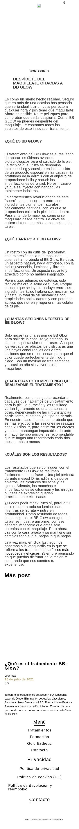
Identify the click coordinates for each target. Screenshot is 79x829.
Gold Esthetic (39, 743)
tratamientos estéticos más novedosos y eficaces (37, 551)
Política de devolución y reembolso (30, 787)
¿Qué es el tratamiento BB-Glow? (36, 666)
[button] (13, 5)
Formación (39, 737)
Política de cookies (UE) (39, 777)
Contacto (39, 750)
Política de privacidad (39, 769)
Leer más (10, 675)
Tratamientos (39, 730)
